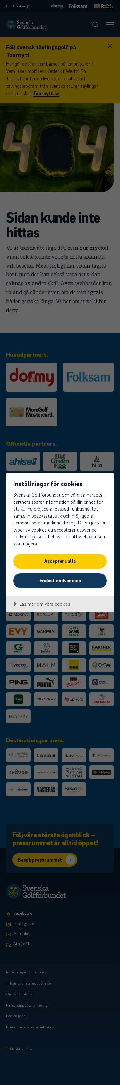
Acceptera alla (60, 561)
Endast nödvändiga (60, 580)
